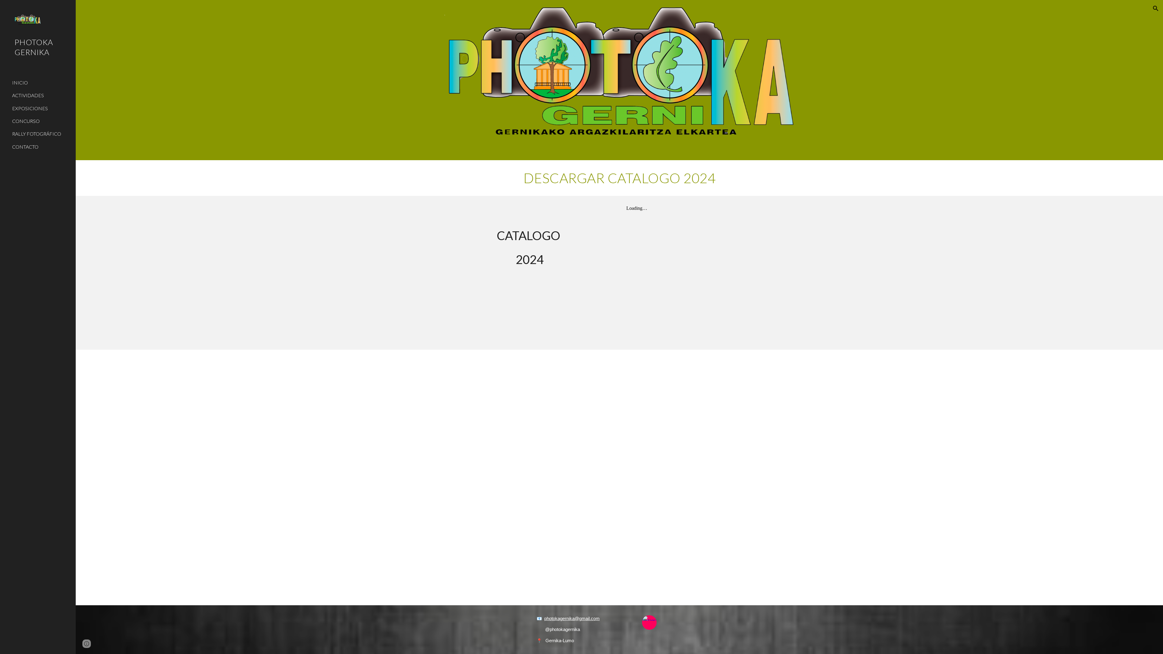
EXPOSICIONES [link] (30, 108)
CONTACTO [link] (25, 147)
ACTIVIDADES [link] (28, 95)
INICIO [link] (20, 82)
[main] (619, 178)
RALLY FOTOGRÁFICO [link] (36, 134)
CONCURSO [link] (26, 121)
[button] (1155, 8)
